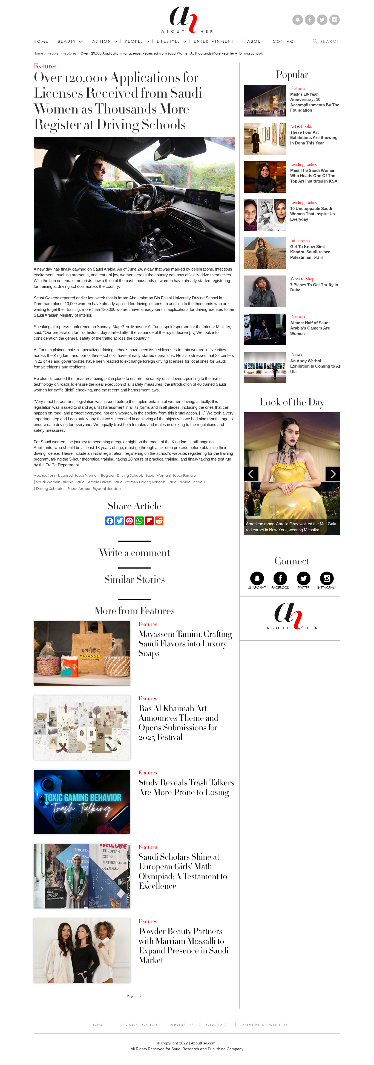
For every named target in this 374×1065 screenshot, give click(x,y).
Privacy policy (138, 1025)
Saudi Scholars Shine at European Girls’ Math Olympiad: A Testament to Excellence (183, 871)
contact (285, 41)
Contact (218, 1025)
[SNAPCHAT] (257, 578)
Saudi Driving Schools (186, 482)
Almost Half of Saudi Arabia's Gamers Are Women (310, 328)
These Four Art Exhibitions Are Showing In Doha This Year (314, 137)
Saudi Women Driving (54, 482)
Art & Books (301, 126)
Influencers (300, 240)
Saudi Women (86, 475)
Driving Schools (130, 475)
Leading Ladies (303, 164)
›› (140, 996)
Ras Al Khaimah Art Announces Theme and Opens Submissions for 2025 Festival (178, 723)
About (255, 41)
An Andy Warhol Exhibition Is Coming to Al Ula (315, 366)
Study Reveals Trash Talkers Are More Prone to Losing (186, 787)
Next (333, 474)
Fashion (100, 41)
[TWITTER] (303, 578)
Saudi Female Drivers (93, 482)
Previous (251, 474)
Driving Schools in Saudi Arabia (63, 488)
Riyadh (99, 488)
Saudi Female (184, 475)
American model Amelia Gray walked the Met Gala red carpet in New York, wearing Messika (291, 526)
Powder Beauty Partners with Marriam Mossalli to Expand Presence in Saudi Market (184, 946)
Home (41, 41)
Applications (45, 475)
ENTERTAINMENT (214, 41)
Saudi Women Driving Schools (139, 482)
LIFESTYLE (168, 41)
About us (182, 1025)
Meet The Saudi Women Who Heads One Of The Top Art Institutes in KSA (314, 175)
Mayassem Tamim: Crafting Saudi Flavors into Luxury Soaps (185, 643)
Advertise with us (265, 1025)
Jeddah (114, 488)
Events (296, 355)
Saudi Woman (158, 475)
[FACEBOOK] (280, 578)
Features (69, 53)
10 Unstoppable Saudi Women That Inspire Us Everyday (312, 213)
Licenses (65, 475)
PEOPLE (134, 41)
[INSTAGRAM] (327, 578)
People (53, 53)
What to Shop (302, 279)
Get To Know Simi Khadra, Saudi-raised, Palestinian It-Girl (311, 252)
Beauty (67, 41)
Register (107, 475)
